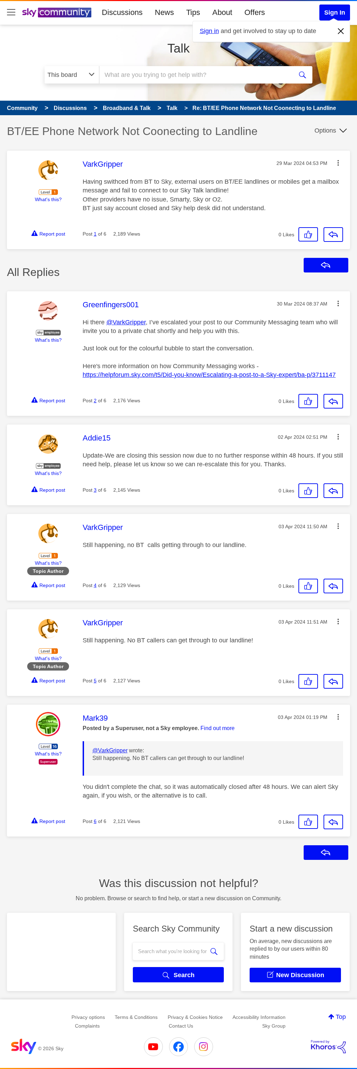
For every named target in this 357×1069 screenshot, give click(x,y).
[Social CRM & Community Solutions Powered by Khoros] (328, 1046)
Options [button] (325, 130)
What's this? (48, 199)
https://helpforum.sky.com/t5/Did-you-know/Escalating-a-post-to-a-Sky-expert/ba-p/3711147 (209, 374)
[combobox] (195, 75)
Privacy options (88, 1017)
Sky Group (274, 1026)
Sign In (334, 12)
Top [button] (341, 1016)
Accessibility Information (259, 1017)
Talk (178, 48)
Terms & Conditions (136, 1017)
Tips (193, 12)
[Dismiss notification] (341, 31)
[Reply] (333, 234)
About (222, 12)
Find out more (217, 728)
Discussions (122, 12)
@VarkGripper (126, 322)
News (164, 12)
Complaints (87, 1026)
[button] (338, 163)
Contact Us (181, 1026)
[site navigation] (11, 12)
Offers (254, 12)
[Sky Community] (56, 12)
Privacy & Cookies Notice (195, 1017)
